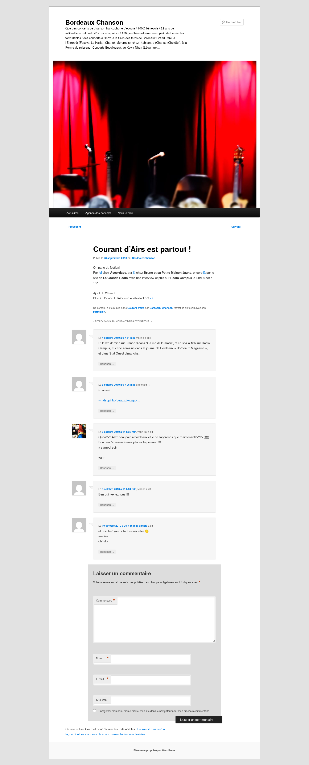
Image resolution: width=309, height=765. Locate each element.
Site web (101, 700)
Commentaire (105, 600)
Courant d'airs (135, 308)
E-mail (102, 679)
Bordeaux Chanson (94, 22)
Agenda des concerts (98, 213)
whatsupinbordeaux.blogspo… (119, 400)
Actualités (72, 213)
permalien (99, 311)
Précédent (73, 226)
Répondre (107, 363)
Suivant (237, 226)
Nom (102, 658)
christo (143, 525)
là (134, 272)
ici (100, 272)
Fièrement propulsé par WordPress (154, 750)
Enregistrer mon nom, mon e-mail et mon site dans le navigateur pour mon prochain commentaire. (154, 711)
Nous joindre (125, 213)
